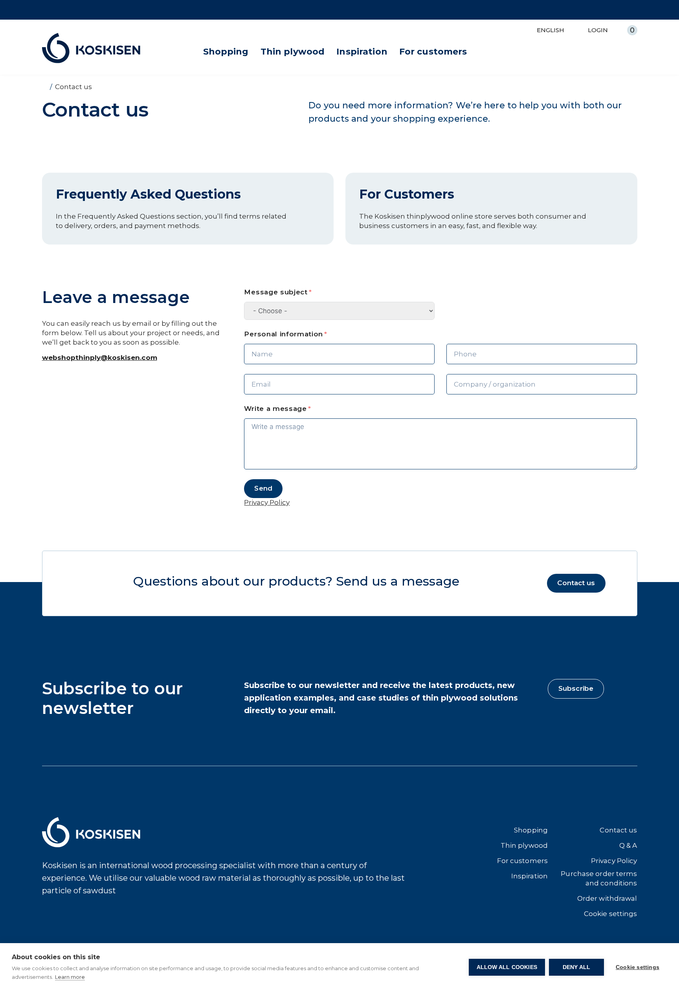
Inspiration (361, 51)
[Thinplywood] (91, 48)
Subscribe (575, 688)
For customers (433, 51)
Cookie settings (637, 967)
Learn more (70, 977)
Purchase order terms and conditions (599, 878)
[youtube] (97, 919)
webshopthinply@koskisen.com (99, 357)
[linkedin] (80, 919)
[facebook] (47, 919)
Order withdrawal (607, 898)
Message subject (275, 292)
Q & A (628, 845)
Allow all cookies (507, 967)
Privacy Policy (614, 861)
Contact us (576, 583)
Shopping (226, 51)
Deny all (577, 967)
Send (263, 488)
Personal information (283, 334)
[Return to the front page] (44, 87)
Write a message (275, 408)
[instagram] (64, 919)
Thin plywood (293, 51)
